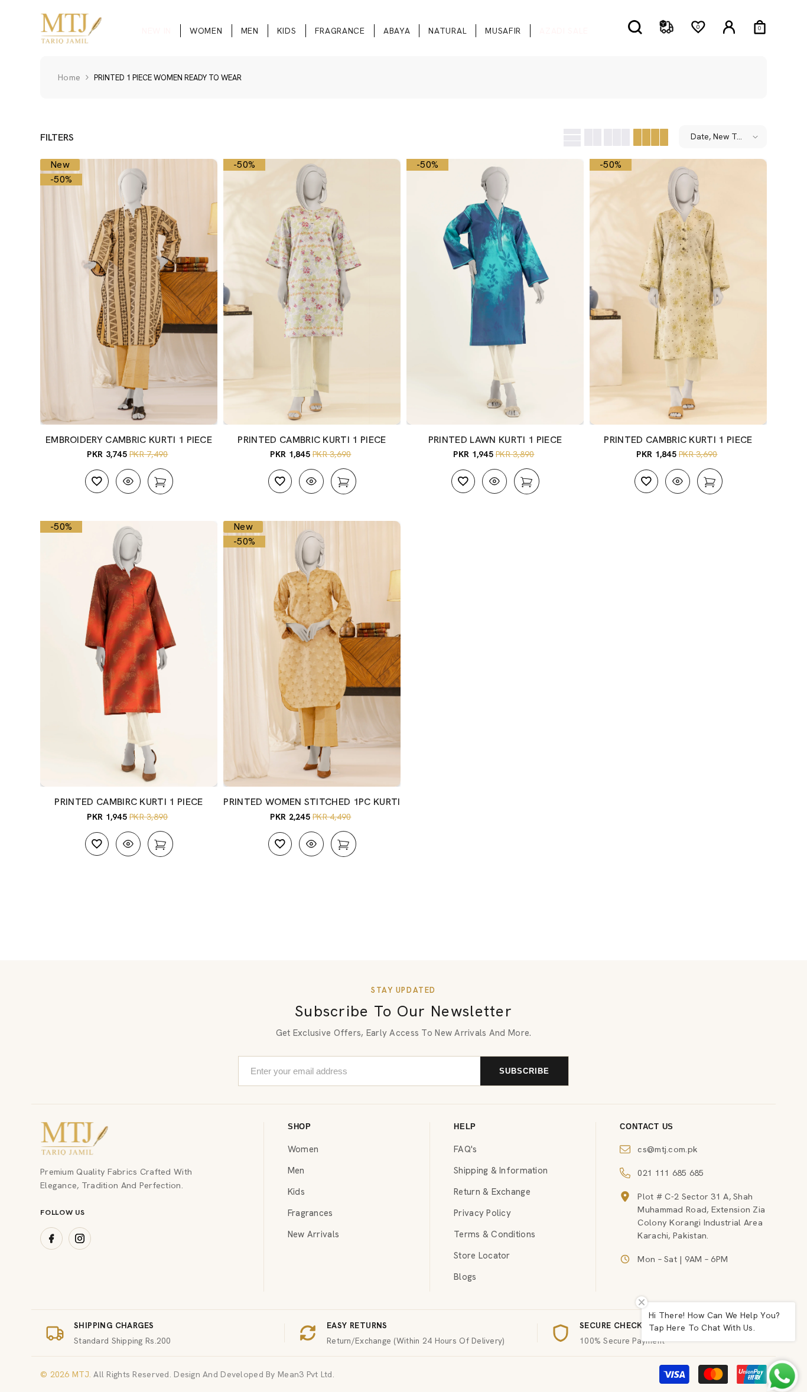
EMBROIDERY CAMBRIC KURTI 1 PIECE (128, 439)
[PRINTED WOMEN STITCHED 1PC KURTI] (312, 654)
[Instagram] (80, 1238)
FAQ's (465, 1149)
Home (69, 77)
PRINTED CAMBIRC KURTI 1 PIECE (128, 802)
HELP (465, 1126)
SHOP (299, 1126)
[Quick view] (128, 481)
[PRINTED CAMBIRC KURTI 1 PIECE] (128, 654)
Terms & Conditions (494, 1234)
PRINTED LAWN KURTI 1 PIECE (495, 439)
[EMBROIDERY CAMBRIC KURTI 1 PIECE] (128, 292)
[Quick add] (160, 481)
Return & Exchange (492, 1192)
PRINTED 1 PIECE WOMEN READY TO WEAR (168, 78)
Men (296, 1170)
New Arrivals (313, 1234)
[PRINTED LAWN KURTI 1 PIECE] (495, 292)
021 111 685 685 (670, 1172)
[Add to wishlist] (97, 481)
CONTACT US (646, 1126)
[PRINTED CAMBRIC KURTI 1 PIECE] (312, 292)
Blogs (465, 1277)
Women (303, 1149)
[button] (571, 136)
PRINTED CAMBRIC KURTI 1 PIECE (311, 439)
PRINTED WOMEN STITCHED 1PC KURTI (311, 802)
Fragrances (310, 1213)
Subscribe (524, 1071)
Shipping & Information (501, 1170)
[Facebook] (51, 1238)
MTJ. (80, 1374)
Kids (296, 1192)
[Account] (729, 27)
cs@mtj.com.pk (667, 1149)
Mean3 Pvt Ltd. (306, 1374)
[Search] (635, 26)
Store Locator (482, 1255)
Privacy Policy (482, 1213)
